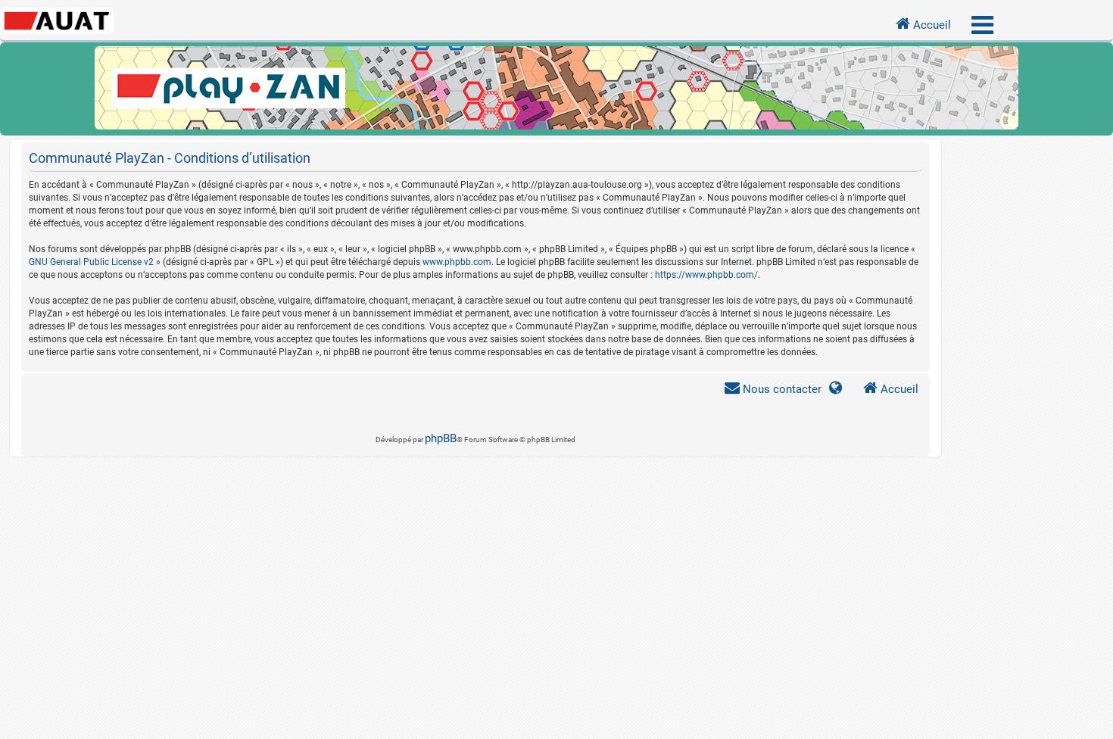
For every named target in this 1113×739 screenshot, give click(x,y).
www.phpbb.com (456, 262)
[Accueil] (556, 89)
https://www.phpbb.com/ (706, 275)
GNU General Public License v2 (91, 262)
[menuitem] (772, 389)
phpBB (441, 438)
